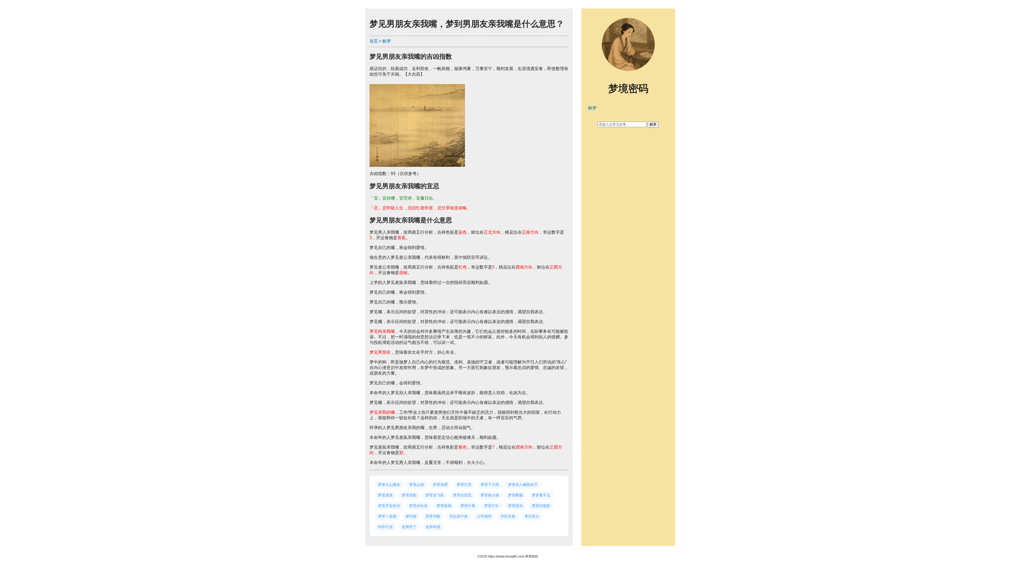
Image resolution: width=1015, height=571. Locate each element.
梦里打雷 (464, 484)
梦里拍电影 (541, 506)
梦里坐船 (409, 495)
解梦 (386, 41)
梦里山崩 (416, 484)
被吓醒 (411, 516)
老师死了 (409, 527)
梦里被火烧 (490, 495)
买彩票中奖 (458, 516)
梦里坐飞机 (435, 495)
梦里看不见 (541, 495)
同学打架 (385, 527)
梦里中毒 (467, 506)
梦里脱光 (515, 506)
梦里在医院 (462, 495)
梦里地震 (440, 484)
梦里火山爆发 (389, 484)
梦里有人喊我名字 (523, 484)
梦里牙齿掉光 (389, 506)
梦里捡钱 (444, 506)
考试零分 (531, 516)
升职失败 (508, 516)
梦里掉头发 (418, 506)
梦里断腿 (515, 495)
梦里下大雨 (490, 484)
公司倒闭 (484, 516)
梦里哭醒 (433, 516)
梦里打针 (491, 506)
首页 (374, 41)
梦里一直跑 (387, 516)
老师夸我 (433, 527)
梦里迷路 (385, 495)
